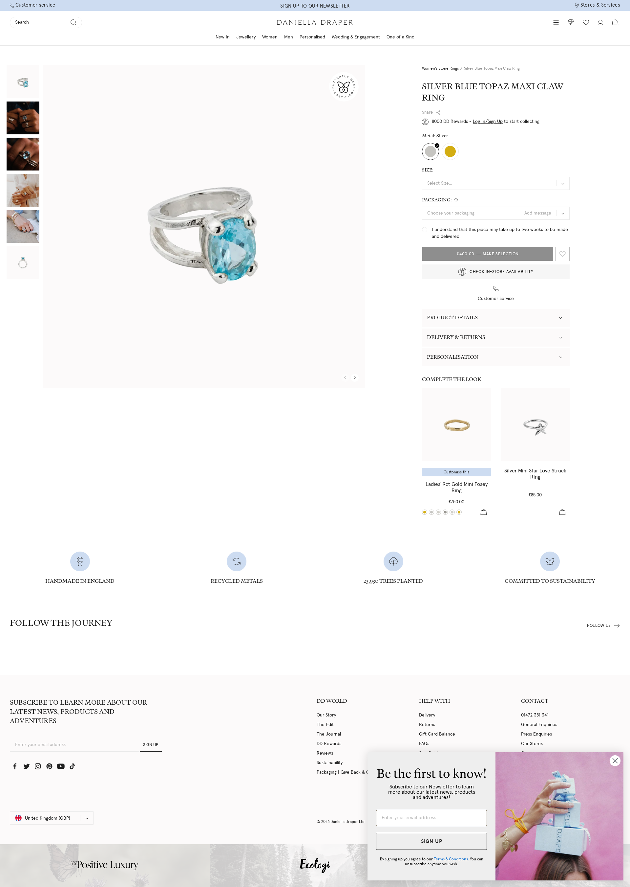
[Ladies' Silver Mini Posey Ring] (431, 512)
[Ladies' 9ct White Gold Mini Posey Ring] (438, 512)
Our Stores (532, 743)
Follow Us (599, 626)
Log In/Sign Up (488, 121)
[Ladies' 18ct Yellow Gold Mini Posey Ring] (459, 512)
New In (223, 37)
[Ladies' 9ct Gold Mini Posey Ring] (456, 424)
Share (427, 112)
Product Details (452, 317)
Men (288, 37)
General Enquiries (539, 724)
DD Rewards (329, 743)
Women (270, 37)
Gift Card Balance (437, 734)
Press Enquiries (536, 734)
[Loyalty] (571, 22)
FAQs (424, 743)
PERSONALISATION (452, 357)
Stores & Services (600, 5)
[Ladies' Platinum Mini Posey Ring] (445, 512)
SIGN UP (150, 745)
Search (22, 22)
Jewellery (246, 37)
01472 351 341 (535, 715)
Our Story (326, 715)
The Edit (325, 724)
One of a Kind (400, 37)
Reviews (325, 753)
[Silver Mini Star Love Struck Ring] (535, 424)
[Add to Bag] (483, 512)
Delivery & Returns (456, 337)
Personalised (312, 37)
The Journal (329, 734)
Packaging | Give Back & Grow (347, 772)
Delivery (427, 715)
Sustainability (330, 763)
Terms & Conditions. (451, 859)
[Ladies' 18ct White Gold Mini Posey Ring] (452, 512)
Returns (427, 724)
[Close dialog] (615, 760)
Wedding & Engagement (356, 37)
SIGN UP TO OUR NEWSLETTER (315, 6)
